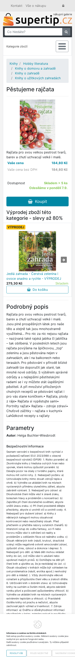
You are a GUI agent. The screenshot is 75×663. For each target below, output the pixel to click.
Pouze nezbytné (39, 653)
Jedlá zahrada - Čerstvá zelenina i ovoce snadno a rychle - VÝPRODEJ (33, 276)
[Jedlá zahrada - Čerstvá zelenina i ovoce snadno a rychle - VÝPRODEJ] (37, 251)
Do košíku (39, 290)
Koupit (40, 201)
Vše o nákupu (36, 6)
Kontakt (16, 6)
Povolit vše (16, 653)
